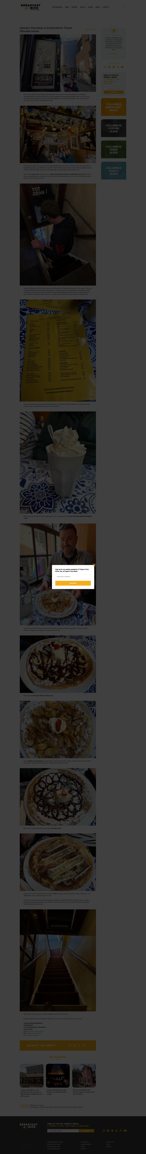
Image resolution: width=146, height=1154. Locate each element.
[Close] (94, 565)
